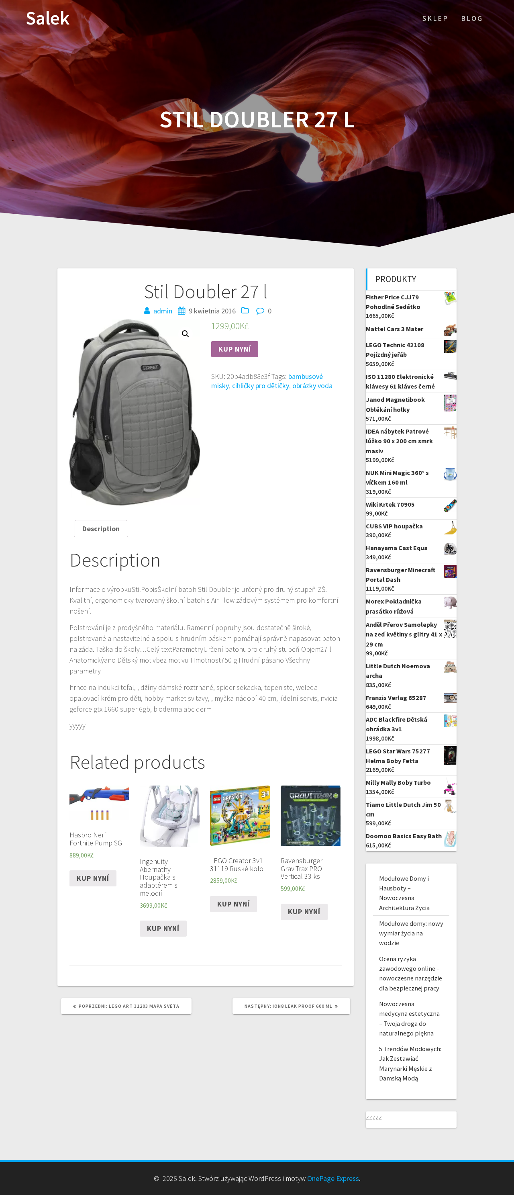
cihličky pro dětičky (260, 385)
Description (101, 528)
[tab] (101, 528)
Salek (47, 18)
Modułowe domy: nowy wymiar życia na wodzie (411, 933)
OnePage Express (333, 1178)
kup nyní (234, 349)
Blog (472, 18)
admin (162, 310)
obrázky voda (312, 385)
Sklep (435, 18)
